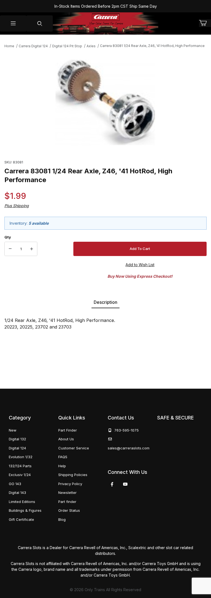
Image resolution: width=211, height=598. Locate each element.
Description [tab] (105, 302)
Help (62, 466)
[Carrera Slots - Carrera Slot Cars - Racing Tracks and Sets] (105, 23)
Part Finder (67, 430)
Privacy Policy (70, 484)
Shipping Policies (72, 474)
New (12, 430)
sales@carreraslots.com (128, 448)
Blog (62, 519)
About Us (66, 439)
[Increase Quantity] (31, 249)
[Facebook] (112, 484)
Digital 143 (17, 492)
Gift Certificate (21, 519)
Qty (7, 237)
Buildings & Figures (25, 510)
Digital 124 (17, 448)
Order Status (69, 510)
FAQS (62, 457)
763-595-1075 (125, 430)
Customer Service (73, 448)
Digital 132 (17, 439)
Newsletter (67, 492)
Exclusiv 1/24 (20, 474)
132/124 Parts (20, 466)
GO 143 (15, 484)
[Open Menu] (13, 23)
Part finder (67, 501)
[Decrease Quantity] (10, 249)
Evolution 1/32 (20, 457)
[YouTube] (125, 484)
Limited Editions (22, 501)
